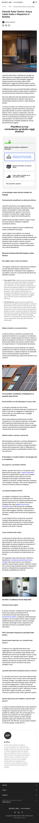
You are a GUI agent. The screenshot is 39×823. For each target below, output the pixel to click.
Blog (10, 6)
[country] (34, 2)
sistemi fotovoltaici (28, 472)
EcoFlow (18, 815)
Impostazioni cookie (19, 817)
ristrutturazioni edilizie (9, 617)
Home (4, 6)
